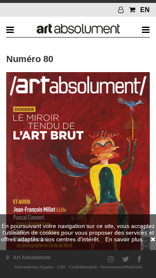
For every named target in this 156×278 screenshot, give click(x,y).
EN (145, 9)
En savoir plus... (126, 239)
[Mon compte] (122, 9)
